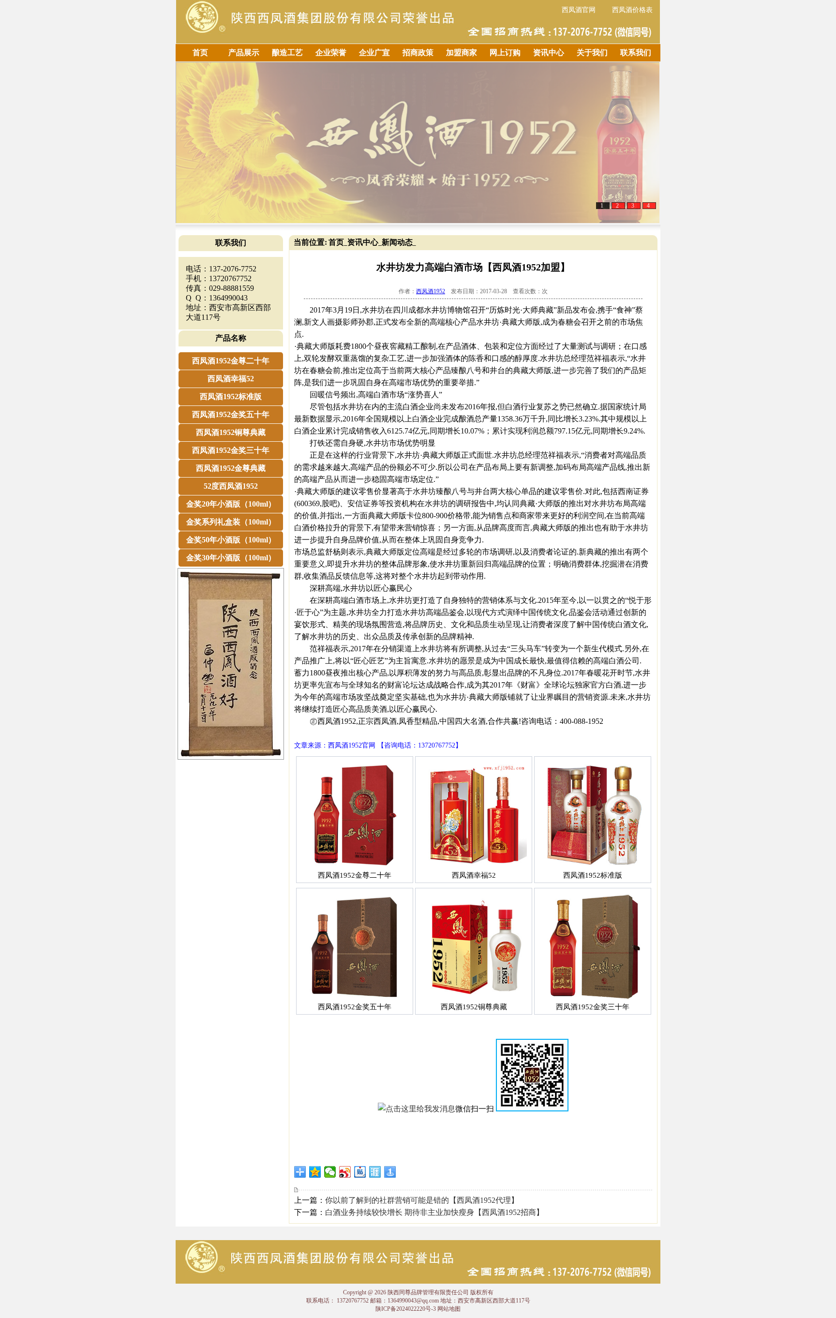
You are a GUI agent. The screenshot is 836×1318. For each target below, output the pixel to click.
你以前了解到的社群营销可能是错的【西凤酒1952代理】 (422, 1200)
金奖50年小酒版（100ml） (231, 540)
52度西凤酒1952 (231, 486)
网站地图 (449, 1308)
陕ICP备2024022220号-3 (405, 1308)
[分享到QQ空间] (315, 1172)
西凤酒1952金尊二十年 (230, 361)
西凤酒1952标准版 (231, 396)
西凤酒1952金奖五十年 (230, 414)
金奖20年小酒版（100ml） (231, 504)
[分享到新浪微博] (345, 1172)
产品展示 (243, 52)
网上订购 (505, 52)
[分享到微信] (330, 1172)
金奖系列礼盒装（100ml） (231, 522)
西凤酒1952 (430, 291)
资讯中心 (548, 52)
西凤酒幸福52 (231, 378)
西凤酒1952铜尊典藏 (231, 432)
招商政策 (418, 52)
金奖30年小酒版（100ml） (231, 558)
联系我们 (635, 52)
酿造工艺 (287, 52)
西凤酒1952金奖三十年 (230, 450)
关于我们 (592, 52)
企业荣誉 (330, 52)
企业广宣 (374, 52)
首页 (200, 52)
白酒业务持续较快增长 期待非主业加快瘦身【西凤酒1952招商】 (434, 1212)
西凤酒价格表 (632, 10)
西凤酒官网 (579, 10)
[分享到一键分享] (390, 1172)
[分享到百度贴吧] (360, 1172)
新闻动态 (397, 242)
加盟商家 (461, 52)
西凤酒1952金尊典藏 (231, 468)
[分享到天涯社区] (375, 1172)
